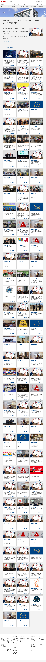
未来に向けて (19, 4)
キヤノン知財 (13, 4)
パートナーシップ (31, 4)
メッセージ (7, 4)
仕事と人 (37, 4)
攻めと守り (25, 4)
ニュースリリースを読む (6, 41)
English (38, 1)
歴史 (41, 4)
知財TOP (2, 4)
